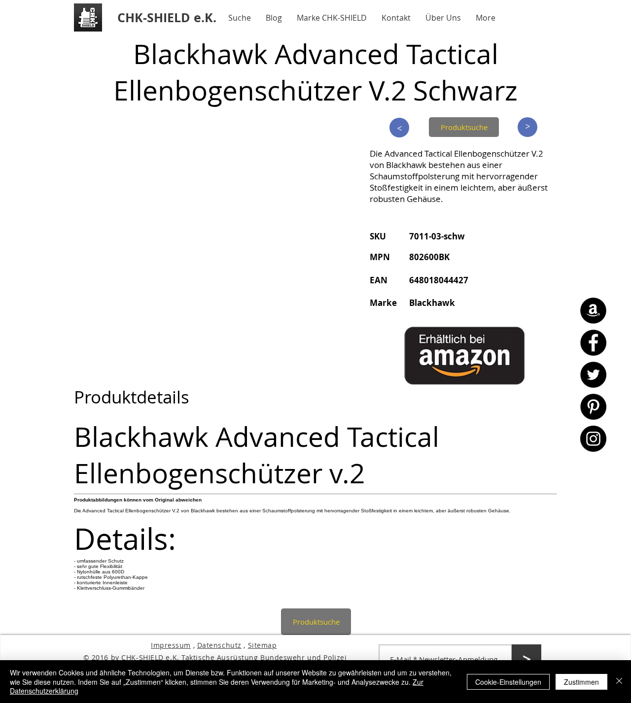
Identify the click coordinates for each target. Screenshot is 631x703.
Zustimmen (581, 682)
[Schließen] (619, 681)
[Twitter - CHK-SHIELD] (593, 375)
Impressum (171, 645)
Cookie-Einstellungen (508, 682)
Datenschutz (219, 645)
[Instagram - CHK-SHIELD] (593, 439)
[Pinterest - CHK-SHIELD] (593, 407)
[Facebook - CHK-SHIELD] (593, 343)
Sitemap (262, 645)
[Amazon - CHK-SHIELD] (593, 311)
